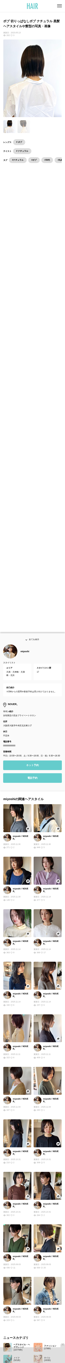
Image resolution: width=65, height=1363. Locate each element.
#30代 (47, 160)
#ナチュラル (18, 160)
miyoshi (25, 671)
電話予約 (32, 797)
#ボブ (34, 160)
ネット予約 (32, 784)
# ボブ (19, 142)
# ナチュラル (22, 151)
